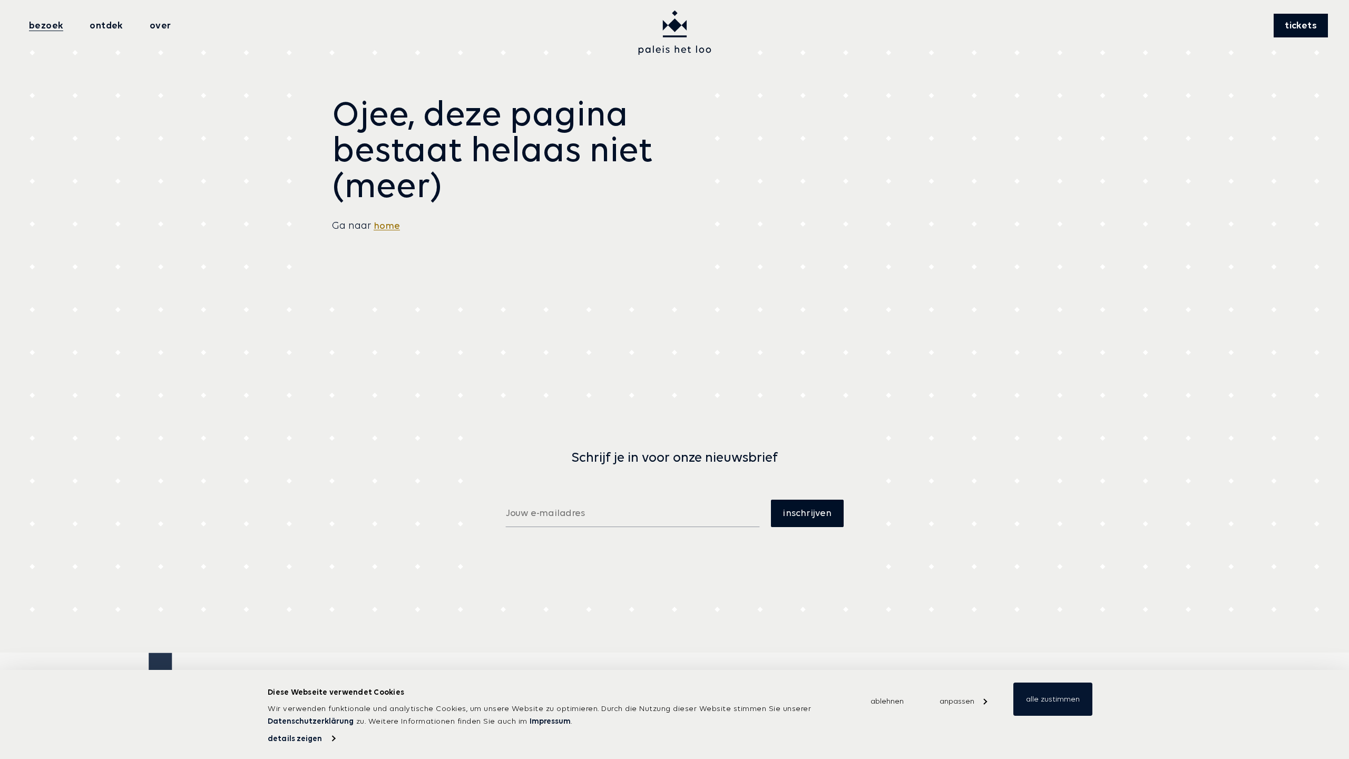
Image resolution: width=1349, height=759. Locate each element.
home (387, 225)
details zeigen (295, 738)
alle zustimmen (1053, 699)
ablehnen (887, 701)
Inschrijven (807, 513)
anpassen (957, 701)
